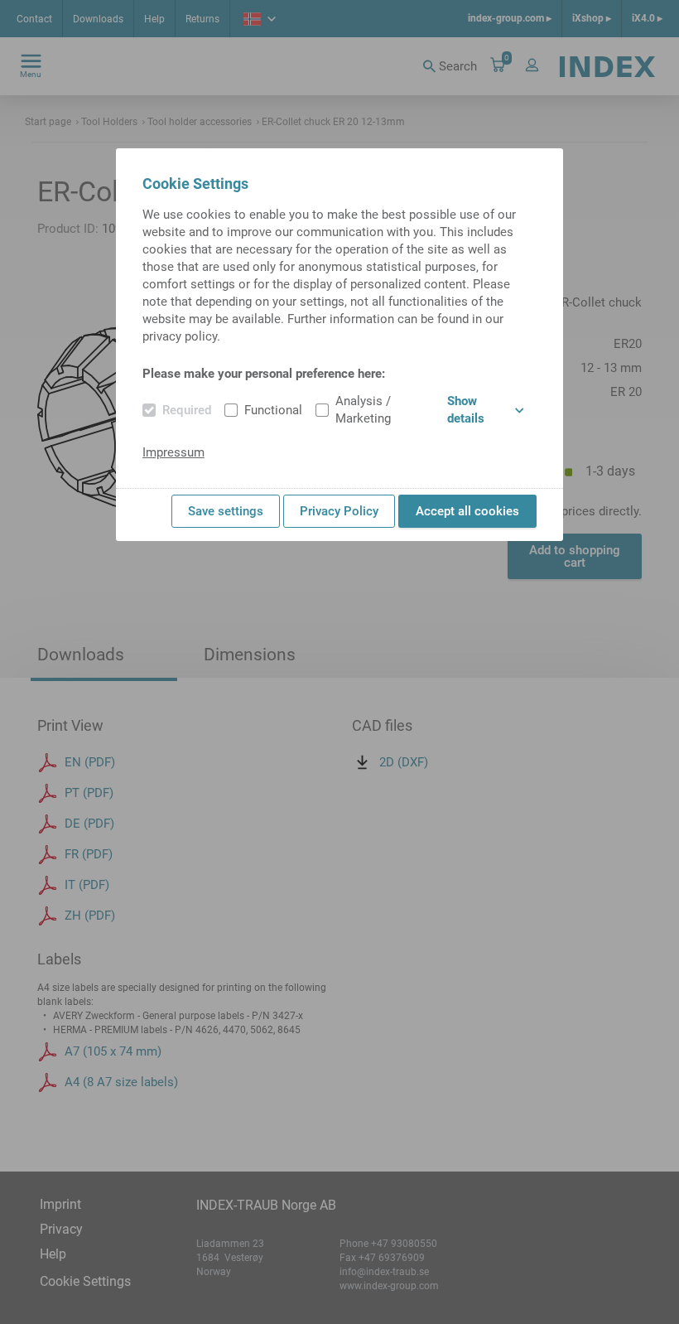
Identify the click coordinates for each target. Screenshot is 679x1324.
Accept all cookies (467, 511)
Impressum (173, 452)
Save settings (225, 511)
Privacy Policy (339, 511)
